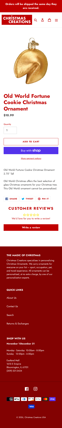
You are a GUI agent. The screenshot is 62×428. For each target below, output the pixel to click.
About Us (11, 298)
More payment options (31, 158)
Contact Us (12, 306)
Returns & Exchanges (18, 323)
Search (10, 315)
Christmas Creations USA (35, 417)
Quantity (7, 124)
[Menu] (56, 19)
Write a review (31, 227)
